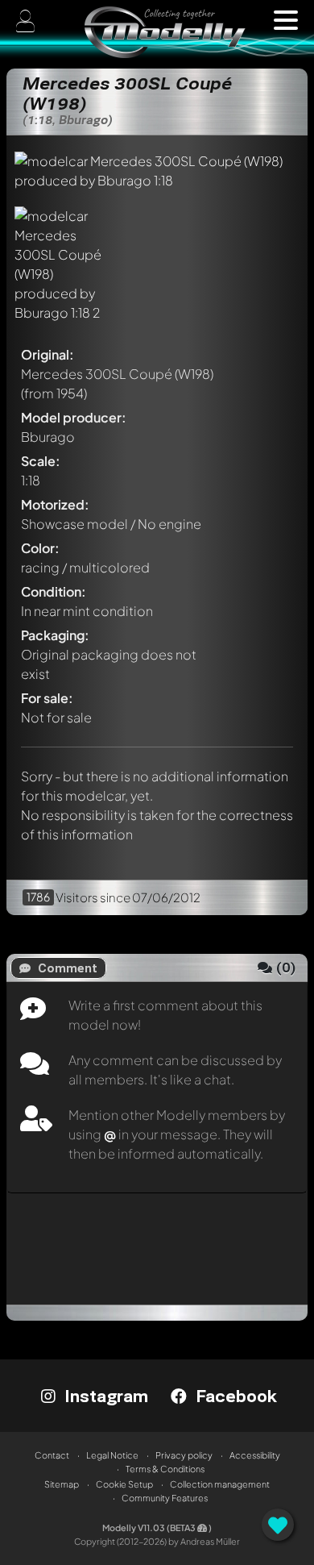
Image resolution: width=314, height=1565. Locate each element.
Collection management (220, 1484)
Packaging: (55, 634)
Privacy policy (184, 1455)
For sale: (47, 697)
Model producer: (73, 417)
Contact (52, 1455)
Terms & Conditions (165, 1468)
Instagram (104, 1395)
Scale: (40, 460)
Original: (47, 354)
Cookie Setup (124, 1484)
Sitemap (61, 1484)
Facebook (234, 1395)
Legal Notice (112, 1455)
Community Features (165, 1497)
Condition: (53, 591)
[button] (286, 20)
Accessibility (254, 1455)
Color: (40, 547)
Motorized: (55, 504)
